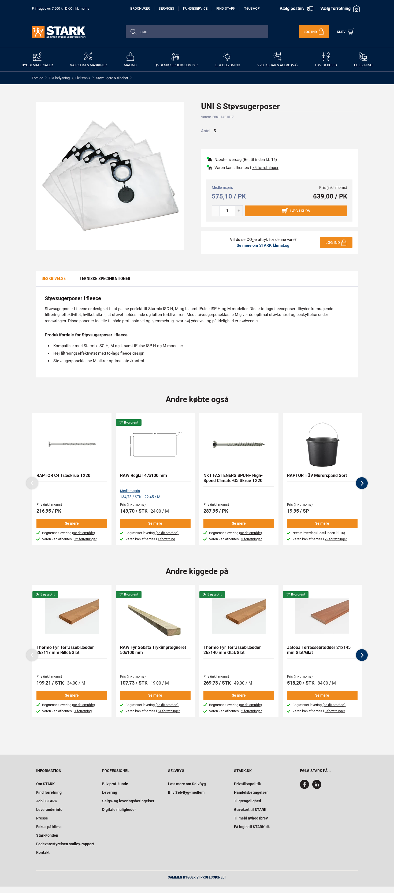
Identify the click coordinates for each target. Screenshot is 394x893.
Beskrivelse (54, 278)
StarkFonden (47, 835)
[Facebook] (305, 787)
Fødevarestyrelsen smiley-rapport (65, 844)
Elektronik (82, 78)
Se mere (72, 523)
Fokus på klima (49, 827)
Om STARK (45, 784)
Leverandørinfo (49, 809)
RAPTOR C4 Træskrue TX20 (63, 475)
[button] (362, 483)
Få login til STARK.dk (252, 827)
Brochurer (140, 8)
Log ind (332, 242)
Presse (42, 818)
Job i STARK (46, 801)
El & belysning (59, 78)
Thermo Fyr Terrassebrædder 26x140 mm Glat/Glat (232, 650)
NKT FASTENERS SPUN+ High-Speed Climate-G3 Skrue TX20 (233, 478)
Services (166, 8)
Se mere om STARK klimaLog (263, 245)
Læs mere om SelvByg (187, 784)
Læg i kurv (300, 211)
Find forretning (49, 792)
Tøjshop (252, 8)
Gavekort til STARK (250, 809)
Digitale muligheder (119, 809)
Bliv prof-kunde (115, 784)
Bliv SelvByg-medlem (186, 792)
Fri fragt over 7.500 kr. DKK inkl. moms (60, 8)
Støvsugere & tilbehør (112, 78)
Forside (37, 78)
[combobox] (197, 31)
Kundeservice (195, 8)
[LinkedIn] (316, 787)
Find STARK (225, 8)
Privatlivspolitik (247, 784)
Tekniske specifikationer (105, 278)
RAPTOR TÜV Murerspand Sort (317, 475)
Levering (109, 792)
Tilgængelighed (247, 801)
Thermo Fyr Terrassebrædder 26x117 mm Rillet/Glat (65, 650)
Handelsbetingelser (251, 792)
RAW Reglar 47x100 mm (143, 475)
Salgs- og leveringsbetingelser (128, 801)
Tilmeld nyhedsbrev (251, 818)
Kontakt (43, 852)
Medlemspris (130, 491)
